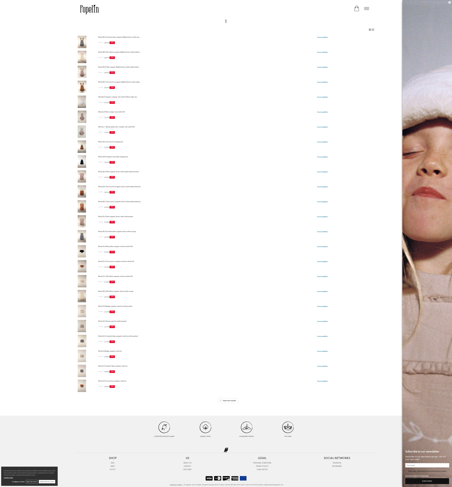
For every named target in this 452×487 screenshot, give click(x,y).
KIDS (112, 463)
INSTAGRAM (337, 466)
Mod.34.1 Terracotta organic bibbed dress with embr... (119, 82)
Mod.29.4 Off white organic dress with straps (115, 291)
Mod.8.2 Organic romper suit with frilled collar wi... (118, 97)
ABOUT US (188, 463)
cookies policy (8, 478)
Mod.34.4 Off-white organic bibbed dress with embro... (119, 52)
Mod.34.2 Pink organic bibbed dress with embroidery (118, 67)
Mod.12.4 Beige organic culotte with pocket (115, 306)
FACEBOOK (337, 463)
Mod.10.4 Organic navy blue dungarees (113, 157)
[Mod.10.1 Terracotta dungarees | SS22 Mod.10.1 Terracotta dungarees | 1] (87, 146)
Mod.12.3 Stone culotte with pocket (112, 321)
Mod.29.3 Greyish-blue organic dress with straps (117, 231)
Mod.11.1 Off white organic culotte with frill (115, 276)
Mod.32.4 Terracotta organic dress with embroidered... (119, 187)
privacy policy (441, 471)
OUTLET (113, 469)
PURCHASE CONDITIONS (262, 463)
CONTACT (187, 466)
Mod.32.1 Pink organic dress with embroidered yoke (118, 172)
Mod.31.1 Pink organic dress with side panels (115, 216)
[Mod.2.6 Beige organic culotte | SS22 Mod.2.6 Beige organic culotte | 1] (87, 356)
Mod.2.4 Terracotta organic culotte (112, 381)
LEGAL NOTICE (262, 469)
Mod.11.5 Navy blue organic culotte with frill (115, 246)
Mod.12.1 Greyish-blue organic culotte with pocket (118, 336)
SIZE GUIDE (187, 469)
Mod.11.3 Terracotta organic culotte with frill (116, 261)
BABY (113, 466)
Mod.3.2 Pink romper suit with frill (111, 112)
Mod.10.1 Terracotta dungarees (110, 142)
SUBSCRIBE (427, 481)
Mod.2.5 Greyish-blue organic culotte (112, 366)
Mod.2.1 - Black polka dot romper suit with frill (116, 127)
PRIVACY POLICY (262, 466)
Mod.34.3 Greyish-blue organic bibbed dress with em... (119, 37)
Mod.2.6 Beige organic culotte (110, 351)
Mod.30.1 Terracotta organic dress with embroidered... (119, 201)
